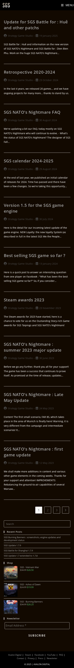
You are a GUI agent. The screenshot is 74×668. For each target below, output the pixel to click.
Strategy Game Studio (20, 35)
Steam (28, 654)
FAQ (61, 654)
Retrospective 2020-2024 (29, 72)
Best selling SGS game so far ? (34, 255)
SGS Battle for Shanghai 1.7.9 (18, 550)
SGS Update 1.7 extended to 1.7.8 (21, 555)
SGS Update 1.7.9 (12, 545)
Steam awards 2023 (24, 300)
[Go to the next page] (65, 510)
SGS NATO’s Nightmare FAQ (32, 112)
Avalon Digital (15, 654)
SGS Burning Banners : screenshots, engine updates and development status (32, 539)
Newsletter (52, 658)
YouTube (51, 654)
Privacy (31, 658)
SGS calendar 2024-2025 (29, 161)
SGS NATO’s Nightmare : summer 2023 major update (33, 347)
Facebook (39, 654)
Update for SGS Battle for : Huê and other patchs (36, 24)
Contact (20, 658)
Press (40, 658)
